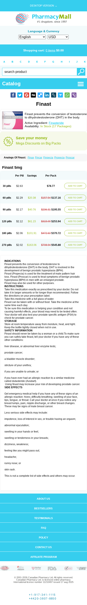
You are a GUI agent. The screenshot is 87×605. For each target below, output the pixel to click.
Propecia (59, 157)
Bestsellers (43, 508)
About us (43, 498)
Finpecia (48, 157)
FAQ (43, 527)
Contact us (43, 547)
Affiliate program (43, 556)
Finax (31, 157)
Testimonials (43, 518)
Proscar (70, 157)
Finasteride (56, 122)
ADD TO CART (75, 186)
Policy (43, 537)
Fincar (38, 157)
